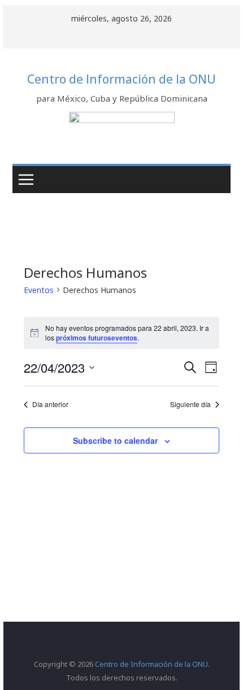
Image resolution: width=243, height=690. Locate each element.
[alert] (121, 333)
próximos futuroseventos (96, 338)
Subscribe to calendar (115, 440)
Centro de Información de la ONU (121, 79)
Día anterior (50, 404)
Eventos (39, 290)
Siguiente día (190, 404)
